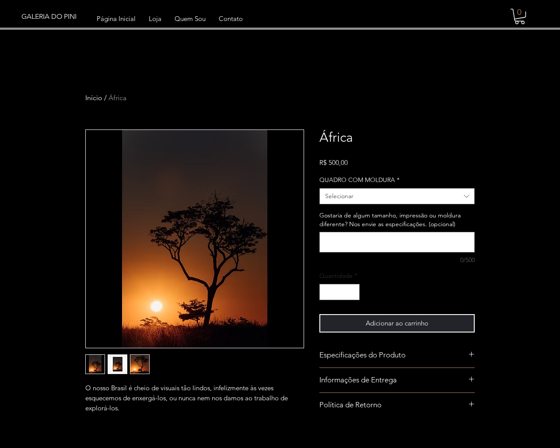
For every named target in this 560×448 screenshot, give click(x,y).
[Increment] (352, 292)
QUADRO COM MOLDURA (359, 180)
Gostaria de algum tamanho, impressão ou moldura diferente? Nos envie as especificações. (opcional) (390, 219)
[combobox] (397, 196)
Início (93, 98)
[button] (520, 16)
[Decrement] (326, 292)
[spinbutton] (339, 292)
